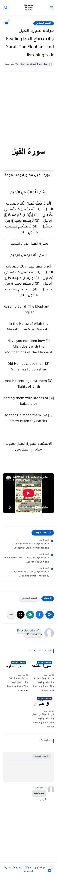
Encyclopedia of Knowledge (34, 64)
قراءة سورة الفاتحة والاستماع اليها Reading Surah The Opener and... (30, 546)
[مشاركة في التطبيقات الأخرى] (11, 615)
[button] (40, 615)
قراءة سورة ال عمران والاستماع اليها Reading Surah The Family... (29, 574)
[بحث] (5, 7)
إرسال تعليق (41, 756)
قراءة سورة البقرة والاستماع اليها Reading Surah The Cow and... (26, 560)
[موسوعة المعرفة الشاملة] (28, 7)
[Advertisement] (28, 108)
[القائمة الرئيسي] (51, 7)
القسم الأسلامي (43, 23)
